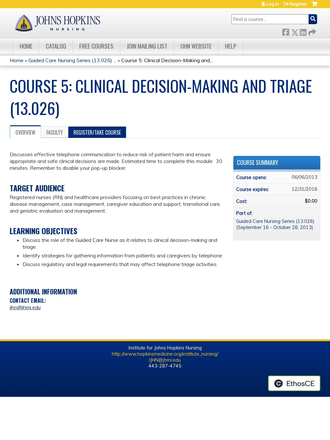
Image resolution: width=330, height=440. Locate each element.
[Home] (57, 23)
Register (298, 4)
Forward (311, 31)
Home (26, 46)
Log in (272, 4)
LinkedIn (303, 31)
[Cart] (314, 6)
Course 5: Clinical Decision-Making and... (167, 60)
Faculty (54, 132)
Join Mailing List (147, 46)
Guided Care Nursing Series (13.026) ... (72, 60)
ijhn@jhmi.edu (25, 307)
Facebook (285, 31)
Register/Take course (97, 132)
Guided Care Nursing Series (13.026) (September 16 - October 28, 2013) (275, 224)
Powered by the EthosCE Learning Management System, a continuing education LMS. (294, 383)
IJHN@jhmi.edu (165, 360)
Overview (25, 132)
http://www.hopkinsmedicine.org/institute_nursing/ (165, 354)
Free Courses (96, 46)
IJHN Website (196, 46)
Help (231, 46)
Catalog (56, 46)
